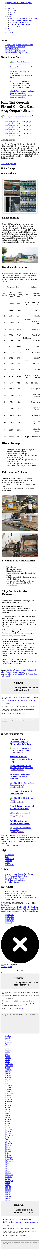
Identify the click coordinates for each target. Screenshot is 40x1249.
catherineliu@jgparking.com (15, 893)
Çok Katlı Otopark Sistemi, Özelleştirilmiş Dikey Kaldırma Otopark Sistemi (18, 671)
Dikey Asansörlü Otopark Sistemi (21, 20)
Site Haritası (5, 905)
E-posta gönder (6, 967)
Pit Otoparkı (27, 909)
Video (7, 30)
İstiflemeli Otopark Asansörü (20, 22)
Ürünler (8, 16)
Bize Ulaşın (9, 32)
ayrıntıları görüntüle (17, 752)
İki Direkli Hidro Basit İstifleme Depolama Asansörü (20, 776)
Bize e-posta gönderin (8, 164)
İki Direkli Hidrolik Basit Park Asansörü (21, 792)
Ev (6, 6)
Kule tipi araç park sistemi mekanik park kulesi (22, 807)
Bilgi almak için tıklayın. (9, 845)
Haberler (8, 28)
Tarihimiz (13, 10)
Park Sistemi (17, 909)
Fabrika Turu (14, 12)
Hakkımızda (9, 8)
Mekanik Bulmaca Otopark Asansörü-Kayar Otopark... (21, 759)
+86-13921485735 (23, 891)
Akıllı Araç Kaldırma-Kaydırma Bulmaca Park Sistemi (21, 96)
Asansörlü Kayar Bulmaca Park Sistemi (24, 18)
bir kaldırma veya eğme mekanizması (25, 911)
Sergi (11, 14)
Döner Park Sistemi (16, 26)
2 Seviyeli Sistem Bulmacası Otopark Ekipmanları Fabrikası (20, 86)
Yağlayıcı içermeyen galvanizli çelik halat (15, 907)
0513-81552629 (11, 891)
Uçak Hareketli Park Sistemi (20, 24)
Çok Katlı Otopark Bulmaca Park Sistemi (20, 822)
